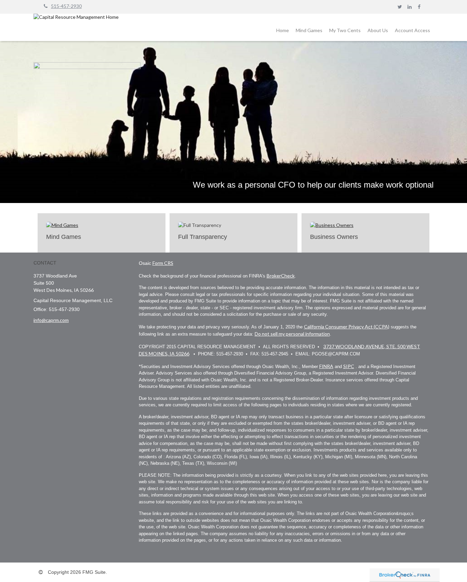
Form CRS (162, 263)
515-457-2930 (66, 6)
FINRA (326, 366)
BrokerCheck (281, 276)
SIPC (348, 366)
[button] (282, 30)
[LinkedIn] (409, 7)
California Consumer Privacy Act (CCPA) (346, 326)
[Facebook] (419, 7)
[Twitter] (400, 7)
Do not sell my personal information (292, 334)
